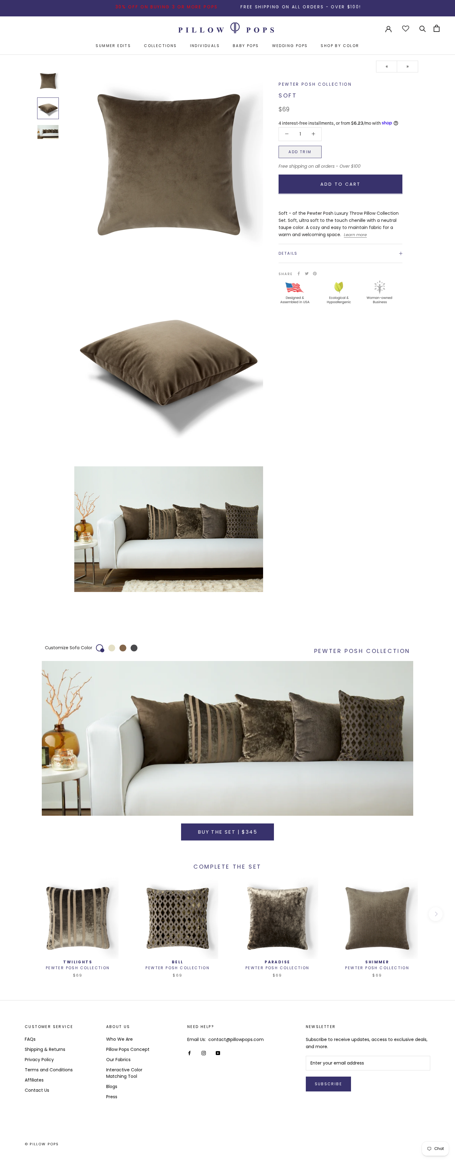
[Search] (422, 28)
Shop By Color (340, 45)
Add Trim (299, 151)
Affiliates (34, 1080)
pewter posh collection (315, 84)
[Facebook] (299, 273)
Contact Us (37, 1090)
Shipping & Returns (45, 1049)
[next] (436, 914)
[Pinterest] (315, 273)
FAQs (30, 1039)
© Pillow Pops (42, 1144)
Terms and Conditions (49, 1070)
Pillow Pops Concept (128, 1049)
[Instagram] (204, 1052)
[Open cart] (437, 28)
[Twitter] (307, 273)
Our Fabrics (118, 1059)
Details (288, 253)
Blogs (111, 1086)
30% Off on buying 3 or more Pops (135, 7)
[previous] (19, 914)
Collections (160, 45)
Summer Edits (113, 45)
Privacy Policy (39, 1059)
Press (111, 1097)
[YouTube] (218, 1052)
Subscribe (328, 1083)
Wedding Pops (290, 45)
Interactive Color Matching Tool (124, 1073)
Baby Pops (246, 45)
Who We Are (119, 1039)
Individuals (205, 45)
